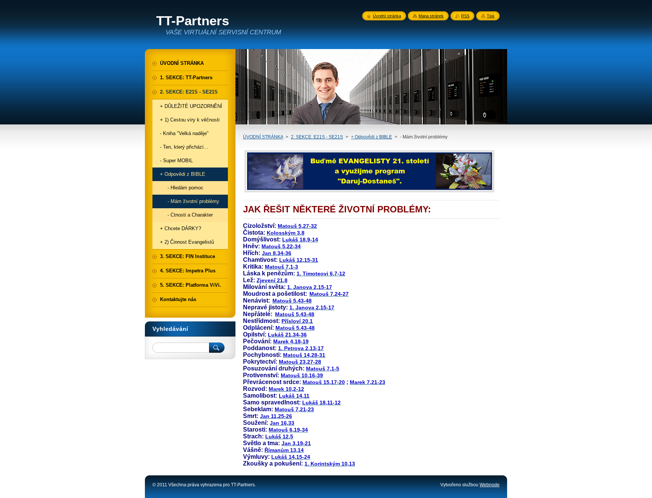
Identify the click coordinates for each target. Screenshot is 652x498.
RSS (465, 16)
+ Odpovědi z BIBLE (371, 137)
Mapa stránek (431, 16)
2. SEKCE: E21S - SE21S (317, 137)
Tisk (491, 16)
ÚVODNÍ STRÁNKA (263, 137)
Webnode (490, 485)
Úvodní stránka (387, 16)
